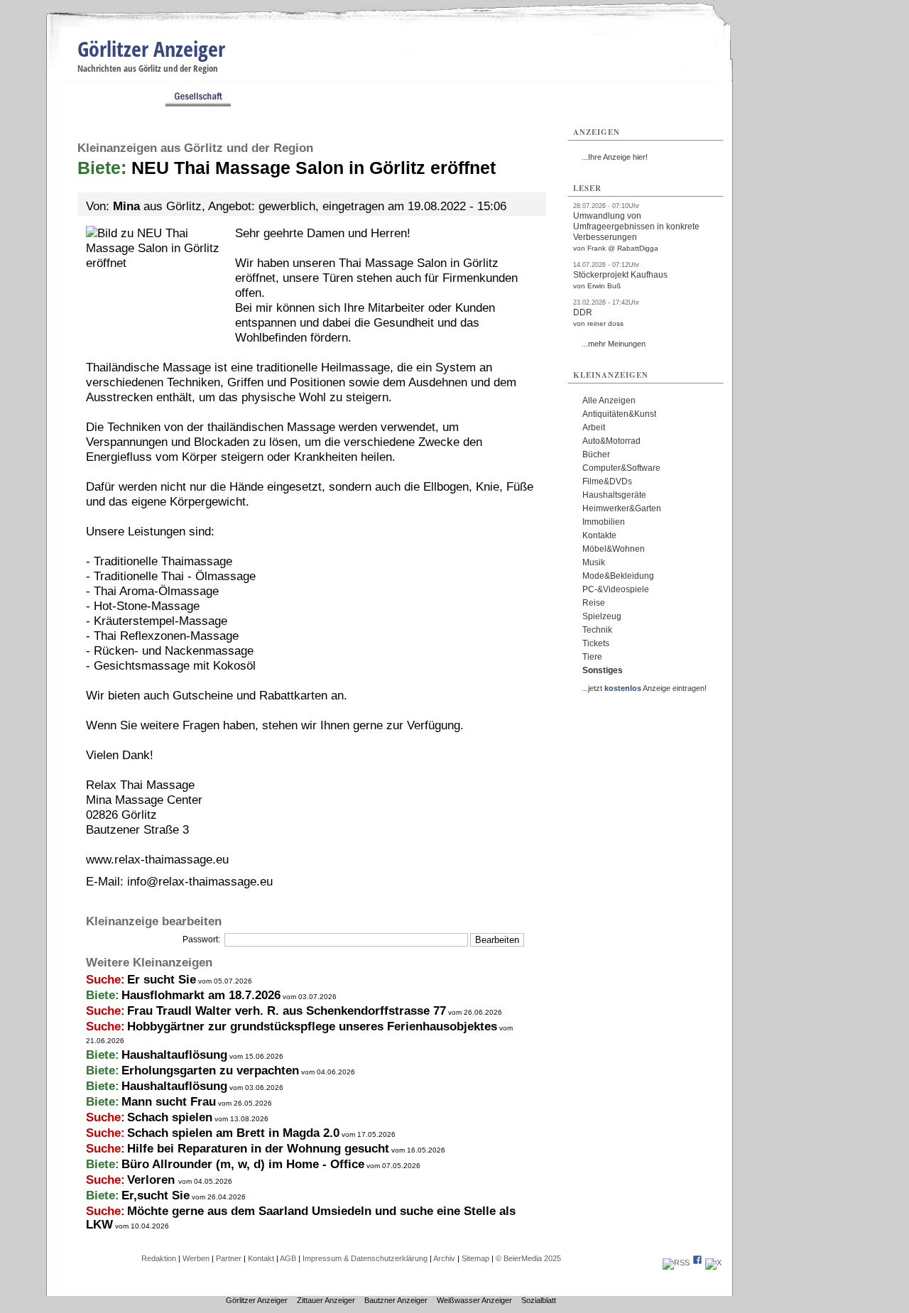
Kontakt (261, 1258)
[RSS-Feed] (676, 1262)
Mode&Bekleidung (618, 575)
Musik (593, 562)
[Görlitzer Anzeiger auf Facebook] (697, 1262)
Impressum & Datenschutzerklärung (365, 1258)
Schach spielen (169, 1117)
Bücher (596, 454)
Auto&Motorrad (611, 441)
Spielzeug (601, 616)
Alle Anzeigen (609, 400)
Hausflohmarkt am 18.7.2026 (201, 995)
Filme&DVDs (607, 481)
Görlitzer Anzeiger (151, 48)
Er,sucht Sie (155, 1195)
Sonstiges (602, 670)
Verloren (152, 1180)
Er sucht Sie (161, 979)
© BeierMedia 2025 (528, 1258)
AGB (288, 1258)
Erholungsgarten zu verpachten (210, 1070)
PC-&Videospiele (615, 589)
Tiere (592, 656)
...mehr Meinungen (614, 343)
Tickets (595, 643)
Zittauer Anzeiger (326, 1300)
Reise (593, 602)
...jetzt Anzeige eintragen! (644, 688)
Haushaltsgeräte (614, 494)
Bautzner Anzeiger (396, 1300)
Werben (196, 1258)
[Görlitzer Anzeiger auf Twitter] (713, 1262)
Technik (597, 629)
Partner (228, 1258)
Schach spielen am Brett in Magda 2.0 (233, 1133)
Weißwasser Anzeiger (474, 1300)
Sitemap (475, 1258)
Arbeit (593, 427)
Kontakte (599, 535)
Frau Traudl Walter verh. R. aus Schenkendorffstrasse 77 (286, 1011)
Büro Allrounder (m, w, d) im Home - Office (242, 1164)
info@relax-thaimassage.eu (200, 881)
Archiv (444, 1258)
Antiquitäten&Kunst (619, 414)
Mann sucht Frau (168, 1101)
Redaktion (158, 1258)
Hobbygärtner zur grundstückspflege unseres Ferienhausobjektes (312, 1026)
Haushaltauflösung (174, 1055)
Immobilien (603, 521)
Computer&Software (621, 468)
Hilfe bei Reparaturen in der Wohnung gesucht (258, 1148)
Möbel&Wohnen (613, 548)
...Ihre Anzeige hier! (615, 156)
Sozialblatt (538, 1300)
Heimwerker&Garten (621, 508)
